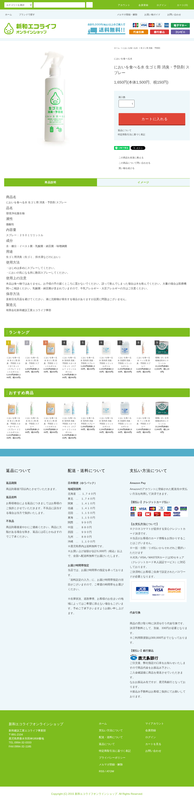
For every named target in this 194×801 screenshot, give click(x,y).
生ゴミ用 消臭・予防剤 (150, 48)
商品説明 (50, 182)
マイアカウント (154, 723)
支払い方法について (111, 730)
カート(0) (182, 5)
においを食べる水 (130, 48)
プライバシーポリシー (112, 757)
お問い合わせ (174, 14)
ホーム (8, 14)
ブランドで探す (27, 14)
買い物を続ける (127, 168)
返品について (124, 130)
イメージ (143, 182)
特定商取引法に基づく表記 (131, 134)
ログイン (162, 5)
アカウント (124, 5)
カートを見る (153, 743)
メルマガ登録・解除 (127, 14)
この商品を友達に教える (131, 157)
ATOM (110, 771)
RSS (101, 771)
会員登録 (143, 5)
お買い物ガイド (152, 14)
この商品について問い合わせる (134, 163)
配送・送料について (111, 737)
